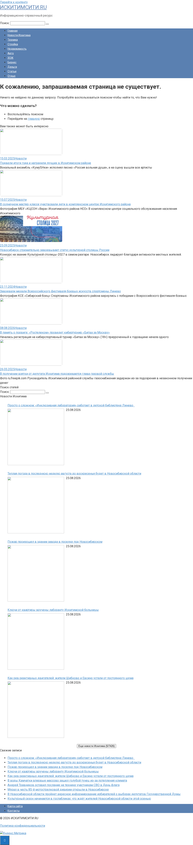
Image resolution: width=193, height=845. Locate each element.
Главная (13, 30)
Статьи (12, 71)
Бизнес (12, 62)
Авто (11, 53)
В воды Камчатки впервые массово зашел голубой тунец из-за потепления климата (67, 780)
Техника (13, 39)
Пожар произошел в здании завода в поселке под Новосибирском (55, 541)
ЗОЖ (10, 57)
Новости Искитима (19, 35)
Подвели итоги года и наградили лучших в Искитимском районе (45, 163)
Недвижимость (17, 48)
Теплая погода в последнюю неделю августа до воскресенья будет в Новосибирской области (74, 473)
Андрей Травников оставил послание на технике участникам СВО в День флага (63, 785)
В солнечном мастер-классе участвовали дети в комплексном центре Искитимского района (65, 204)
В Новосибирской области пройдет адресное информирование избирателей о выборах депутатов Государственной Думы (94, 794)
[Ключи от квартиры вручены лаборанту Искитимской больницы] (36, 642)
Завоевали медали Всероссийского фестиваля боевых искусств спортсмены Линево (60, 291)
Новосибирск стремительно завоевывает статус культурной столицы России (54, 250)
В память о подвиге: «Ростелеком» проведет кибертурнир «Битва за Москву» (55, 332)
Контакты (14, 810)
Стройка (13, 44)
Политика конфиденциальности (22, 825)
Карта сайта (15, 806)
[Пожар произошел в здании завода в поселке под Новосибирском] (36, 574)
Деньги (12, 66)
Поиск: (5, 23)
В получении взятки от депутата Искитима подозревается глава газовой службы (57, 374)
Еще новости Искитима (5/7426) (96, 746)
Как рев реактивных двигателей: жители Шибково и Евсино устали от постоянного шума (70, 678)
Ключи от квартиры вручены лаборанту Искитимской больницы (53, 610)
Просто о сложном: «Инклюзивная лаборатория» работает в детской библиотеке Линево (71, 405)
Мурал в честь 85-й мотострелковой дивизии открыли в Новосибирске (58, 789)
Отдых (11, 75)
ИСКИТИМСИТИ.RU (23, 7)
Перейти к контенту (14, 2)
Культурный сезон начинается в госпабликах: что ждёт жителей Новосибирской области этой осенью (79, 798)
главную (34, 119)
